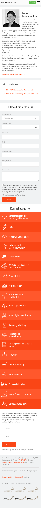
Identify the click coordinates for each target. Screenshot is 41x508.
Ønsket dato (6, 123)
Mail (3, 142)
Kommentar (6, 170)
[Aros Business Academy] (9, 2)
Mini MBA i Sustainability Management (19, 90)
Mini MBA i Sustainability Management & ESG (22, 94)
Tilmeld (32, 2)
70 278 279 (23, 460)
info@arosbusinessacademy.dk (13, 462)
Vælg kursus (6, 114)
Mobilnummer (7, 151)
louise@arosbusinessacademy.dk (13, 74)
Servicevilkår (19, 477)
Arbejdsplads (6, 160)
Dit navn (5, 133)
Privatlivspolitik (7, 477)
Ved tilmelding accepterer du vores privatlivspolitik (18, 450)
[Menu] (38, 2)
